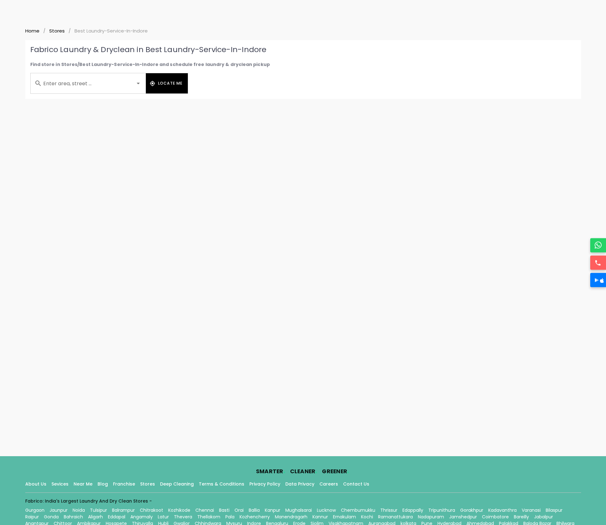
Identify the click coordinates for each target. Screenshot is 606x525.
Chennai (204, 510)
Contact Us (356, 484)
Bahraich (73, 517)
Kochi (367, 517)
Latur (163, 517)
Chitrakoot (151, 510)
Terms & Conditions (221, 484)
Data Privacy (299, 484)
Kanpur (272, 510)
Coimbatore (495, 517)
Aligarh (95, 517)
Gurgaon (35, 510)
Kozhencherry (255, 517)
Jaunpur (59, 510)
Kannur (320, 517)
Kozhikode (179, 510)
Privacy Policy (264, 484)
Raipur (32, 517)
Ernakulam (344, 517)
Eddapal (116, 517)
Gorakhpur (471, 510)
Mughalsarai (298, 510)
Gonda (51, 517)
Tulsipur (98, 510)
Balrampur (123, 510)
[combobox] (88, 83)
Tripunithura (441, 510)
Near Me (83, 484)
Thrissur (388, 510)
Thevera (183, 517)
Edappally (412, 510)
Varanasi (531, 510)
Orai (239, 510)
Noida (79, 510)
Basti (224, 510)
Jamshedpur (463, 517)
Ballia (254, 510)
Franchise (124, 484)
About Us (35, 484)
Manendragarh (291, 517)
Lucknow (326, 510)
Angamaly (141, 517)
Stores (57, 30)
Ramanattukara (395, 517)
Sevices (59, 484)
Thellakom (208, 517)
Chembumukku (358, 510)
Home (32, 30)
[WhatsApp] (598, 245)
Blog (103, 484)
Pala (230, 517)
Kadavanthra (502, 510)
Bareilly (521, 517)
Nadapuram (431, 517)
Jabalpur (543, 517)
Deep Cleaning (177, 484)
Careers (328, 484)
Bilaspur (554, 510)
